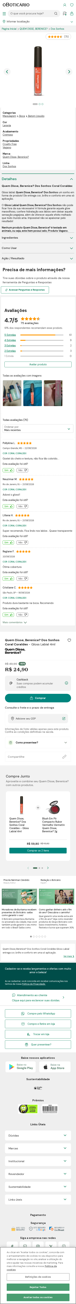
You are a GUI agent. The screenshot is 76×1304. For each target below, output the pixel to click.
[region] (38, 1275)
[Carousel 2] (34, 936)
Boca (22, 116)
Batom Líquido (36, 116)
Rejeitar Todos (38, 1287)
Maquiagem (9, 116)
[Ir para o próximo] (68, 71)
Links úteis (15, 1200)
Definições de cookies (38, 1276)
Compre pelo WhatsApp (41, 1013)
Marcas (13, 1148)
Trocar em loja (41, 1034)
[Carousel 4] (39, 936)
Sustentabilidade (19, 1187)
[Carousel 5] (42, 936)
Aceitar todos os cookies (38, 1297)
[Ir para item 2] (39, 868)
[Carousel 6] (45, 936)
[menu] (4, 13)
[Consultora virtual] (64, 13)
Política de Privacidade (34, 984)
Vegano (7, 147)
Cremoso (8, 134)
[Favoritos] (71, 5)
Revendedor (16, 1174)
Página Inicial (9, 28)
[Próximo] (48, 868)
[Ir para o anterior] (7, 71)
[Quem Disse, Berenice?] (15, 652)
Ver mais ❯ (68, 956)
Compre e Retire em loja (41, 1024)
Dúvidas (13, 1135)
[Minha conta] (64, 5)
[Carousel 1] (31, 936)
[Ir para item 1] (35, 868)
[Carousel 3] (36, 936)
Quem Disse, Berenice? (34, 28)
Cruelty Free (10, 144)
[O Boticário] (16, 5)
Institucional (16, 1161)
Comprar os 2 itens (38, 850)
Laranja (7, 125)
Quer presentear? (41, 1044)
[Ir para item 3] (42, 868)
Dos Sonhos (57, 28)
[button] (69, 640)
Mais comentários (12, 622)
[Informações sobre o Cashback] (66, 683)
